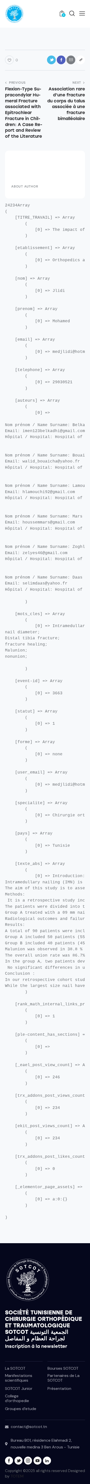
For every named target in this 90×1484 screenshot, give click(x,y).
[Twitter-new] (51, 60)
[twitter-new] (18, 1461)
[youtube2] (38, 1461)
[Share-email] (70, 60)
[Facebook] (61, 60)
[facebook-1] (9, 1461)
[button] (82, 13)
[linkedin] (47, 1461)
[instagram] (28, 1461)
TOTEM (17, 1476)
